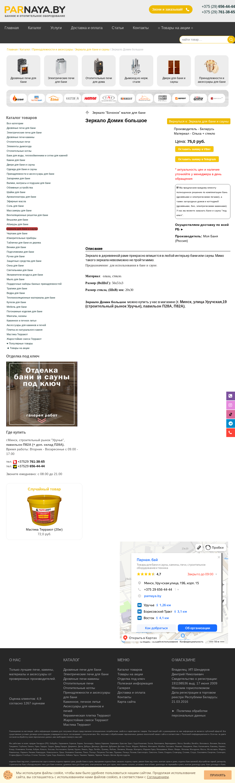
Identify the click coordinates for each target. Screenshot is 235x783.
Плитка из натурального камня (24, 329)
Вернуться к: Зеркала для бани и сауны (199, 121)
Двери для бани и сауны (21, 164)
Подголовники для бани (20, 251)
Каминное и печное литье (21, 320)
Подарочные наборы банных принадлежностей (34, 283)
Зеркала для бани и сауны (92, 49)
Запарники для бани (18, 178)
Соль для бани (15, 206)
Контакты (141, 28)
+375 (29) (218, 6)
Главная (12, 28)
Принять (218, 775)
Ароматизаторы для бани (21, 196)
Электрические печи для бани (24, 132)
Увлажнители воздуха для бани (25, 274)
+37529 (31, 461)
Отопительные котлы (19, 150)
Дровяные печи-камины (20, 137)
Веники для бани (16, 247)
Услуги (56, 28)
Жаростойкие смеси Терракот (24, 339)
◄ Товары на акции (18, 348)
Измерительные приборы (21, 238)
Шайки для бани (16, 192)
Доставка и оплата (87, 28)
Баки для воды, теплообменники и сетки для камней (37, 155)
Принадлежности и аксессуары (52, 49)
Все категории (15, 123)
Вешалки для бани (17, 219)
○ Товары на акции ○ (175, 28)
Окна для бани (15, 265)
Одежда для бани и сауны (22, 169)
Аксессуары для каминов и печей (26, 325)
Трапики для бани (17, 288)
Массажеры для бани (19, 210)
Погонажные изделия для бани (24, 311)
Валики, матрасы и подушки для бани (28, 183)
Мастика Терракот (17, 334)
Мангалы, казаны (17, 316)
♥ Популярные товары (20, 343)
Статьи (118, 28)
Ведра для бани (16, 293)
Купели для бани (16, 302)
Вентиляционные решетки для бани (27, 215)
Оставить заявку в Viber (194, 149)
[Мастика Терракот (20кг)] (44, 525)
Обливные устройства (20, 187)
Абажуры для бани (17, 224)
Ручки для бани (16, 256)
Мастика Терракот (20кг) (44, 529)
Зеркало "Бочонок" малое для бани (118, 112)
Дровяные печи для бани (21, 128)
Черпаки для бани (17, 233)
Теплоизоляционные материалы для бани (31, 297)
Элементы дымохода (19, 146)
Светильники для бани (20, 270)
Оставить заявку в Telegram (197, 159)
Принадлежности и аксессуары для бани (30, 173)
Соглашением (158, 777)
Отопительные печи (18, 141)
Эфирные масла (16, 201)
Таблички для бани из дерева (24, 242)
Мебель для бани (17, 306)
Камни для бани (16, 160)
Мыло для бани (15, 279)
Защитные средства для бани (24, 261)
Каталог (34, 28)
